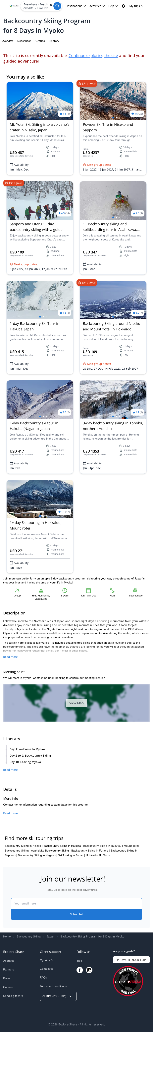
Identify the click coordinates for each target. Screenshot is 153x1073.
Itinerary (54, 40)
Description (24, 40)
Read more (10, 657)
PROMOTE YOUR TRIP (131, 960)
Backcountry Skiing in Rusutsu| (103, 845)
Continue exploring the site (93, 55)
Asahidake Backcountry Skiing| (51, 850)
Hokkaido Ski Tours (98, 855)
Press (6, 978)
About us (8, 960)
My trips (134, 6)
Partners (8, 969)
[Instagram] (89, 970)
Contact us (46, 968)
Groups (40, 40)
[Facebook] (79, 970)
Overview (7, 40)
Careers (8, 987)
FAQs (43, 977)
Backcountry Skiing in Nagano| (37, 855)
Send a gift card (13, 995)
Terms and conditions (53, 986)
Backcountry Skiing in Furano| (90, 850)
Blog (79, 960)
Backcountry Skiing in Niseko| (24, 845)
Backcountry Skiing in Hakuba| (62, 845)
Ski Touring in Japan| (71, 855)
